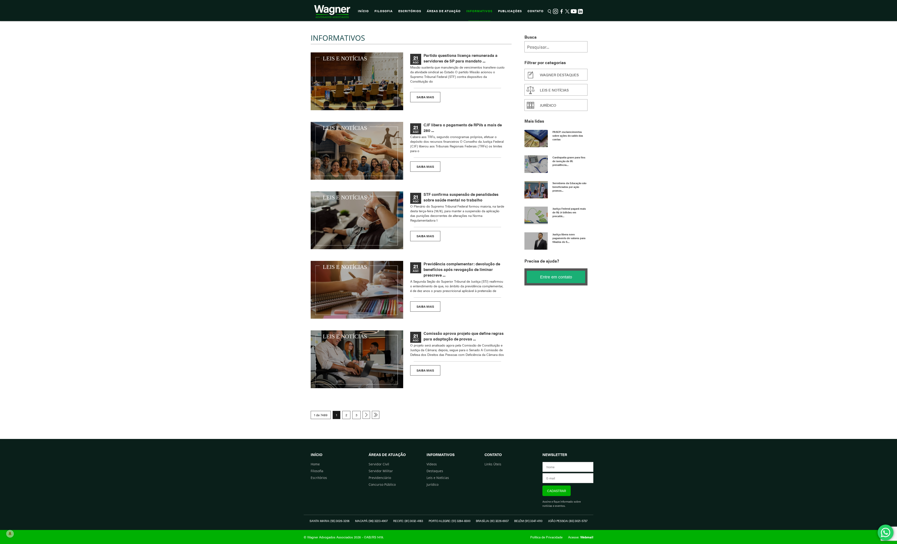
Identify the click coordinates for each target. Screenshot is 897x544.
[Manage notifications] (10, 533)
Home (315, 464)
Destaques (435, 471)
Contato (535, 11)
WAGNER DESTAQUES (559, 74)
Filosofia (383, 11)
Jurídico (548, 105)
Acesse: (580, 537)
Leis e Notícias (438, 477)
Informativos (479, 11)
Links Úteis (492, 464)
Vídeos (432, 464)
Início (363, 11)
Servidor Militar (381, 471)
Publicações (510, 11)
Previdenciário (380, 477)
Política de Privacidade (546, 537)
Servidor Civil (379, 464)
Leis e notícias (554, 90)
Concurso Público (382, 484)
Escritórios (409, 11)
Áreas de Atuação (444, 11)
